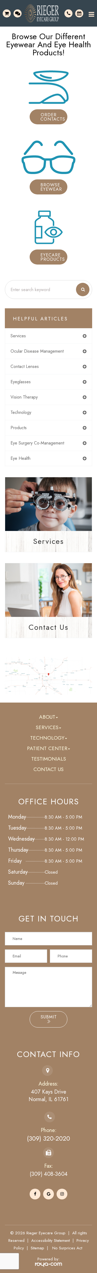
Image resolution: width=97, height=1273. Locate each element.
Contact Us (48, 627)
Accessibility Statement (50, 1240)
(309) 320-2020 (48, 1138)
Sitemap (37, 1248)
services (18, 336)
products (19, 428)
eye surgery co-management (37, 443)
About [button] (47, 716)
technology (21, 412)
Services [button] (47, 727)
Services (48, 541)
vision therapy (24, 397)
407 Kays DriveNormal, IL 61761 (48, 1095)
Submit (49, 1017)
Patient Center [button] (47, 748)
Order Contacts (52, 117)
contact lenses (25, 366)
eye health (20, 458)
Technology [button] (47, 737)
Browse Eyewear (51, 187)
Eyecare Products (52, 257)
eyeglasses (21, 382)
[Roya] (48, 1264)
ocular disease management (37, 351)
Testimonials (48, 758)
